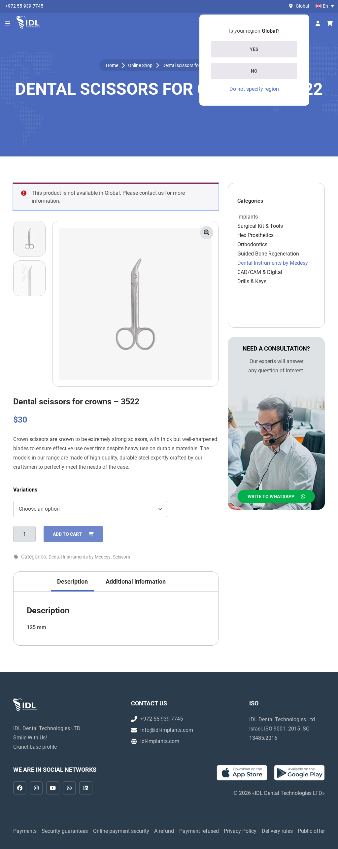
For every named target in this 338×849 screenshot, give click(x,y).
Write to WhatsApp (271, 496)
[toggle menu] (7, 24)
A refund (164, 831)
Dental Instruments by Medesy (80, 557)
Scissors (121, 557)
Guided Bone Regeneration (268, 254)
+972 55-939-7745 (24, 6)
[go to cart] (330, 24)
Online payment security (121, 831)
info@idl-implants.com (166, 730)
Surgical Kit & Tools (260, 226)
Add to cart (67, 534)
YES (254, 49)
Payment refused (199, 831)
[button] (206, 232)
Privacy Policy (240, 831)
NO (254, 71)
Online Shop (140, 65)
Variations (25, 490)
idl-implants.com (159, 741)
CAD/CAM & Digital (259, 272)
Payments (25, 831)
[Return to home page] (28, 22)
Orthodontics (252, 244)
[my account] (318, 24)
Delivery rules (277, 831)
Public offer (311, 831)
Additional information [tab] (136, 581)
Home (112, 65)
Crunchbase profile (35, 747)
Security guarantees (65, 831)
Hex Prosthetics (255, 235)
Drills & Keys (251, 281)
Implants (247, 217)
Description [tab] (72, 581)
